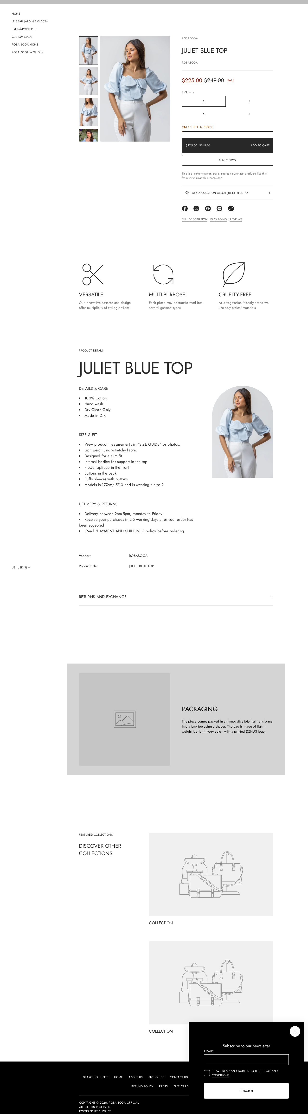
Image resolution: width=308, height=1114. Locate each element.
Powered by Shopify (95, 1111)
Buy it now (227, 160)
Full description (194, 219)
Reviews (236, 219)
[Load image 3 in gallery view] (88, 112)
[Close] (295, 1031)
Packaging (218, 219)
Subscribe (246, 1091)
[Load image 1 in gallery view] (88, 51)
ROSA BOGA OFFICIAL (124, 1103)
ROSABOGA (190, 38)
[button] (34, 29)
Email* (209, 1051)
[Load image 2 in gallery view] (88, 81)
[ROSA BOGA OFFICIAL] (90, 17)
